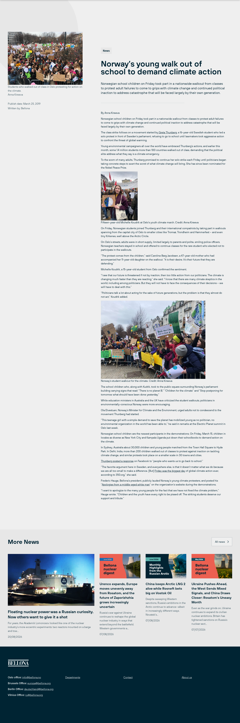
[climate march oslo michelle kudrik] (163, 195)
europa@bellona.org (39, 683)
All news (220, 541)
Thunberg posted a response (117, 461)
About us (187, 677)
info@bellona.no (31, 677)
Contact (128, 677)
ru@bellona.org (34, 694)
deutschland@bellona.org (38, 689)
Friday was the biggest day (170, 470)
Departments (72, 677)
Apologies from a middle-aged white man (126, 484)
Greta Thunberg (167, 132)
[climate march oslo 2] (163, 340)
